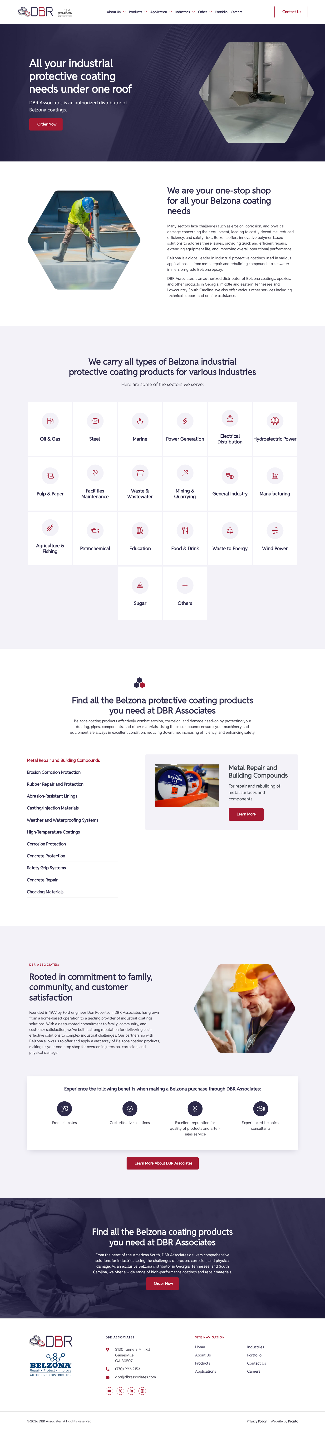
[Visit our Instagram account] (142, 1391)
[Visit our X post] (109, 1391)
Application (158, 12)
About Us (114, 12)
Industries (182, 12)
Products (135, 12)
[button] (290, 12)
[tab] (72, 760)
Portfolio (221, 12)
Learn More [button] (247, 814)
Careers (236, 12)
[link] (148, 1377)
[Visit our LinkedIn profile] (131, 1391)
